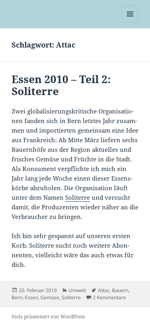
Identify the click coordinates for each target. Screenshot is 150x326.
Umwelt (77, 290)
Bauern (120, 290)
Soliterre (77, 197)
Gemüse (49, 297)
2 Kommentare (109, 297)
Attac (104, 290)
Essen (31, 297)
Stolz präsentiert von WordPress (48, 316)
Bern (17, 297)
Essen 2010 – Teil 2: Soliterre (61, 85)
